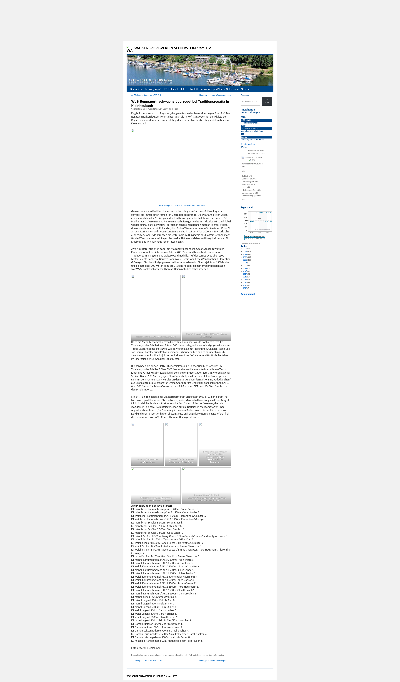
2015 (245, 280)
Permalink (219, 655)
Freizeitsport (171, 89)
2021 (245, 263)
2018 (245, 271)
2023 (245, 257)
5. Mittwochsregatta (250, 123)
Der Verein (136, 89)
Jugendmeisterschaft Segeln (253, 131)
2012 (245, 288)
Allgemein (159, 655)
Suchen (245, 95)
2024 (245, 254)
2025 (245, 252)
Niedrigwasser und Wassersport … (215, 95)
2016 (245, 277)
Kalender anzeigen (248, 144)
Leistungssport (153, 89)
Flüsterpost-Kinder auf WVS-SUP (146, 95)
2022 (245, 260)
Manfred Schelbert (170, 108)
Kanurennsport (170, 655)
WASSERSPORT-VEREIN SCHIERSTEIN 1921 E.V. (173, 48)
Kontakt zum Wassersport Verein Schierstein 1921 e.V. (220, 89)
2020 (245, 266)
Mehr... (243, 199)
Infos (183, 89)
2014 (245, 283)
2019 (245, 268)
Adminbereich (248, 293)
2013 (245, 285)
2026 (245, 249)
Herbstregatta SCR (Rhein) (252, 140)
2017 (245, 274)
